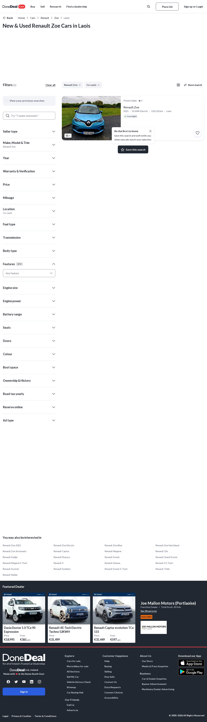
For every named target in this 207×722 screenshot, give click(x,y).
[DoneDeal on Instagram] (39, 682)
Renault (45, 17)
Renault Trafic (162, 568)
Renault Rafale (10, 574)
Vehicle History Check (79, 682)
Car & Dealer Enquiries (154, 678)
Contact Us (110, 682)
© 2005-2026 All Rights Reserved (186, 715)
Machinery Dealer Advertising (158, 689)
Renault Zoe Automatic (15, 551)
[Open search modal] (149, 6)
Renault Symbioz (62, 568)
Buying (108, 666)
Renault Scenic (112, 557)
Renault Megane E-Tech (15, 563)
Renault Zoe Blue (113, 545)
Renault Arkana (112, 563)
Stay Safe (109, 677)
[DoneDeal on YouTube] (24, 682)
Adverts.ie (72, 710)
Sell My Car (73, 677)
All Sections (73, 671)
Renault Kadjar (10, 557)
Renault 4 (58, 563)
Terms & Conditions (45, 716)
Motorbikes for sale (77, 666)
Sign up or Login (193, 6)
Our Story (147, 661)
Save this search (135, 149)
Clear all (50, 84)
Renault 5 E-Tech (164, 563)
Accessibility (111, 697)
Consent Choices (113, 692)
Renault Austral (11, 568)
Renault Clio (161, 551)
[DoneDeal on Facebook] (8, 682)
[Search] (8, 116)
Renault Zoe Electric (64, 545)
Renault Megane (113, 551)
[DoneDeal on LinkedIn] (32, 682)
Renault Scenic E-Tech (116, 568)
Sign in (24, 691)
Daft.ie (70, 705)
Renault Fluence (62, 557)
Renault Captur (61, 551)
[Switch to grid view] (178, 85)
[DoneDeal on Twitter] (16, 682)
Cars (32, 17)
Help (106, 661)
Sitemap (71, 687)
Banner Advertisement (154, 684)
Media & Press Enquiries (155, 666)
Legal (5, 716)
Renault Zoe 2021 (12, 545)
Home (21, 17)
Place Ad (167, 6)
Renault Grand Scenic (166, 557)
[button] (76, 6)
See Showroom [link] (149, 611)
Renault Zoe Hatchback (167, 545)
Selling (108, 671)
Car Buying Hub (75, 692)
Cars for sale (74, 661)
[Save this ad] (197, 133)
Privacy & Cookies (21, 716)
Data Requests (112, 687)
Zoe (56, 17)
